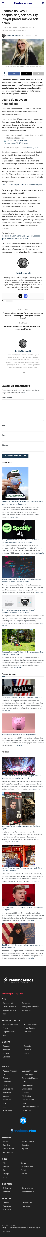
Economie (6, 1046)
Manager (6, 1096)
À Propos (5, 1225)
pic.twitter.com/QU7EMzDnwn (16, 143)
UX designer (26, 1110)
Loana (9, 301)
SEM (24, 1103)
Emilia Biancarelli (14, 35)
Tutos (5, 1014)
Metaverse (26, 1010)
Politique (27, 1050)
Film (4, 1163)
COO (24, 1082)
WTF (5, 1177)
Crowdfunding (29, 1028)
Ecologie (27, 1046)
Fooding (25, 1145)
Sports (25, 1149)
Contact (13, 1225)
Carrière (6, 1202)
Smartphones (27, 1188)
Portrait (6, 1053)
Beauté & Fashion (29, 1141)
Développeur (8, 1089)
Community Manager (30, 1078)
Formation (7, 1092)
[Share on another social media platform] (38, 73)
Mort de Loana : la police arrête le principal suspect (22, 185)
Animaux (6, 1141)
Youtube (24, 1174)
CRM (5, 1085)
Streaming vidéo (27, 1167)
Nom (3, 425)
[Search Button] (43, 3)
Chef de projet (27, 1075)
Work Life (6, 1198)
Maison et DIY (8, 1149)
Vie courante (8, 1152)
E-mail (4, 435)
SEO (4, 1107)
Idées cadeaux (28, 1192)
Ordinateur (7, 1188)
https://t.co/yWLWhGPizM (17, 141)
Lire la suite (14, 517)
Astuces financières (10, 1025)
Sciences (6, 1057)
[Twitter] (20, 296)
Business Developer (30, 1071)
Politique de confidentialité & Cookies (14, 1227)
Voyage (6, 1174)
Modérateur (26, 1096)
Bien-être (6, 1145)
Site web (5, 445)
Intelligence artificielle (31, 1007)
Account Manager (10, 1071)
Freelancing (27, 1202)
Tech (4, 999)
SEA (4, 1103)
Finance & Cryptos (11, 1021)
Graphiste (25, 1092)
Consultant (7, 1082)
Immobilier (28, 1032)
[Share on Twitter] (26, 73)
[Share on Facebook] (14, 73)
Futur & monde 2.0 (10, 1007)
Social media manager (30, 1107)
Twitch (23, 1170)
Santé (26, 1053)
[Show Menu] (3, 3)
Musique (6, 1167)
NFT (4, 1035)
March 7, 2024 (32, 148)
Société (6, 1042)
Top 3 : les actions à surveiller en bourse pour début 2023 (22, 697)
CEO (4, 1075)
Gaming (23, 1163)
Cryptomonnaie (9, 1032)
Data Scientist (27, 1085)
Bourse (5, 1028)
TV (4, 1170)
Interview (6, 1050)
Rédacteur (7, 1100)
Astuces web (8, 1003)
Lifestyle (6, 1137)
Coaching (6, 1078)
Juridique (26, 1206)
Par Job (5, 1066)
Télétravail (7, 1210)
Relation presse (28, 1100)
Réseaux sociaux (9, 1010)
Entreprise (26, 1003)
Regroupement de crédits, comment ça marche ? (19, 735)
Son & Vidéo (7, 1110)
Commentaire (7, 397)
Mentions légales (34, 1227)
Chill (4, 1159)
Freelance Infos (23, 3)
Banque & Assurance (32, 1025)
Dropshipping (27, 1089)
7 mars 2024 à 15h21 (31, 35)
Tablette (6, 1192)
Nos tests (7, 1184)
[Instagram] (26, 296)
